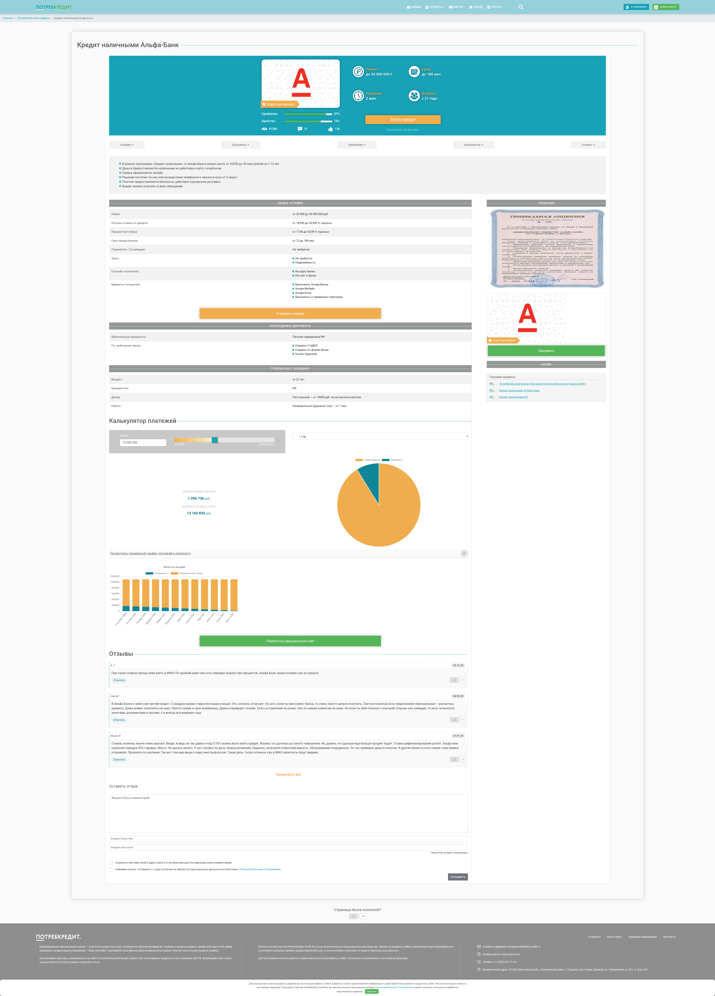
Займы (416, 6)
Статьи (496, 6)
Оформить (546, 351)
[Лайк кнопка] (454, 680)
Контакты (669, 936)
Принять (371, 991)
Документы (239, 144)
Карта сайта (614, 936)
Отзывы (587, 144)
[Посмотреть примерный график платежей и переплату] (464, 553)
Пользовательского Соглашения (393, 987)
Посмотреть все (288, 774)
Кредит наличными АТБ (513, 397)
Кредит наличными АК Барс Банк (519, 390)
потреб (54, 7)
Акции (478, 6)
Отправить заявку (290, 313)
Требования (355, 144)
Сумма (124, 435)
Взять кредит (403, 119)
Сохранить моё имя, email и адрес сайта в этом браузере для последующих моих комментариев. (173, 862)
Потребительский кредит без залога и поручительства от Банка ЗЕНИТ (542, 383)
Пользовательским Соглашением (259, 869)
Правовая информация (642, 936)
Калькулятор (668, 7)
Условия (125, 144)
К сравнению (638, 7)
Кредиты (436, 6)
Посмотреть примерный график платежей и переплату (150, 553)
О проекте (594, 936)
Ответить (119, 680)
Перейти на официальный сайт (290, 641)
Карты (457, 6)
